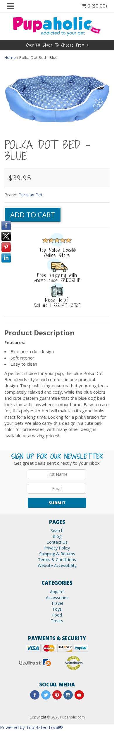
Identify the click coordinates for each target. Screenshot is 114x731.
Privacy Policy (57, 548)
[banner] (57, 26)
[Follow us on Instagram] (68, 695)
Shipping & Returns (57, 553)
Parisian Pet (30, 195)
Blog (57, 536)
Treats (57, 620)
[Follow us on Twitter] (46, 695)
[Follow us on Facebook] (34, 695)
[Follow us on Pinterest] (57, 695)
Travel (57, 603)
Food (57, 615)
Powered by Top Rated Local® (31, 727)
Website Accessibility (57, 565)
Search (57, 530)
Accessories (57, 597)
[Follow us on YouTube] (79, 695)
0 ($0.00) (96, 5)
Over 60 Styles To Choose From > (57, 45)
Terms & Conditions (57, 559)
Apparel (57, 591)
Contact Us (57, 542)
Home (10, 57)
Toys (57, 609)
